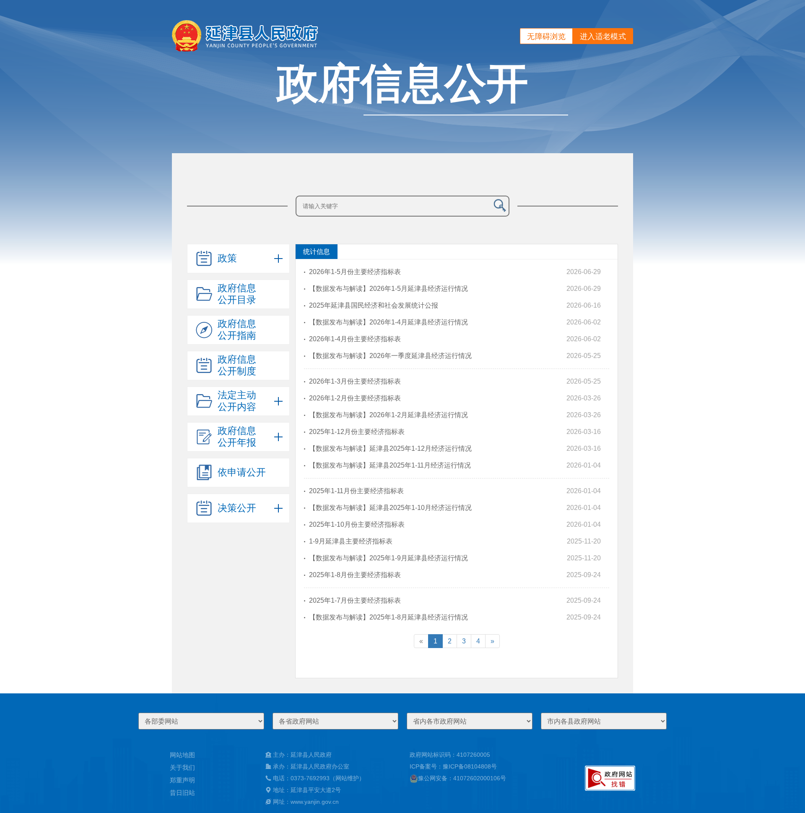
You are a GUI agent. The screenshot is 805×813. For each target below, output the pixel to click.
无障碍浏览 (546, 36)
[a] (610, 778)
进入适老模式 (603, 36)
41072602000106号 (479, 778)
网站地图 (182, 754)
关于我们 (182, 767)
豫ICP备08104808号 (470, 766)
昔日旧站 (182, 792)
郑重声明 (182, 780)
